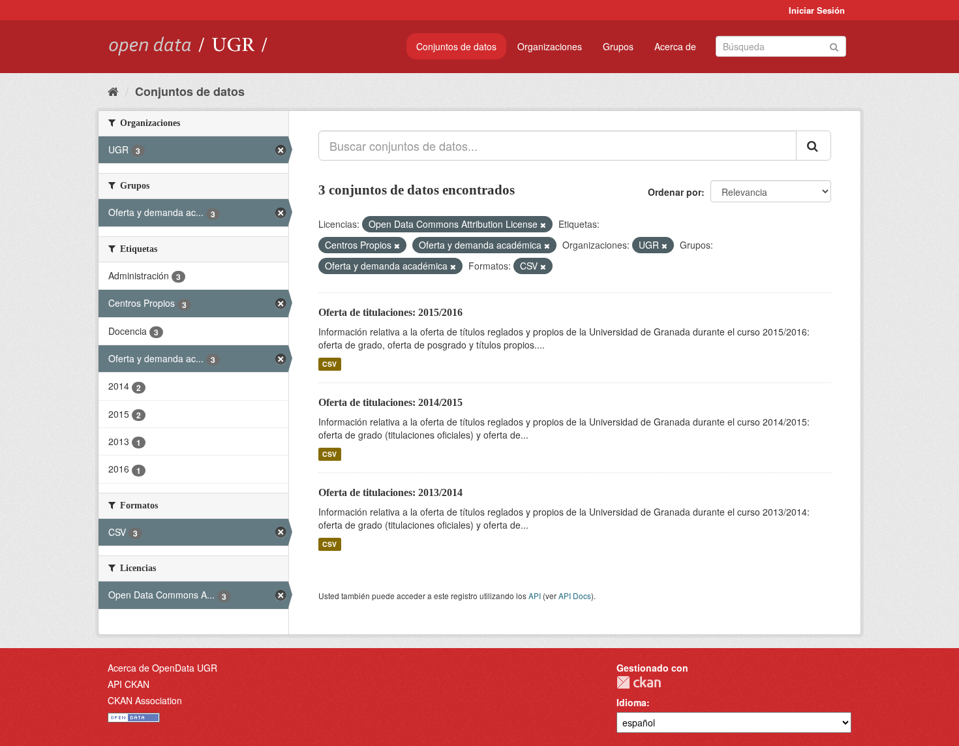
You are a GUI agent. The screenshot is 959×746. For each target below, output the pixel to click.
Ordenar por (674, 191)
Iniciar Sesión (817, 10)
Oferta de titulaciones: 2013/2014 (390, 492)
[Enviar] (834, 45)
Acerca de (675, 46)
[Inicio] (113, 90)
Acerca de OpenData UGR (162, 667)
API (534, 595)
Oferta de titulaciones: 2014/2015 (390, 402)
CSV (329, 364)
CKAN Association (145, 700)
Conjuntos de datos (456, 46)
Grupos (618, 46)
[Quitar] (543, 224)
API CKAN (128, 684)
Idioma (631, 702)
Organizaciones (549, 46)
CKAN (638, 682)
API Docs (574, 595)
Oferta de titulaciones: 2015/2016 (390, 312)
